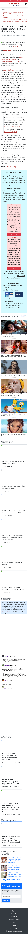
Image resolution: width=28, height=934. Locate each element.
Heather (4, 845)
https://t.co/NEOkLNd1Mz (12, 126)
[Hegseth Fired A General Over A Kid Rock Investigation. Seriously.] (11, 745)
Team (14, 911)
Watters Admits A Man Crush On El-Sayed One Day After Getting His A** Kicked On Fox (11, 839)
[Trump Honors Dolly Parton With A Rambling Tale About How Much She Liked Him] (11, 795)
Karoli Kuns (7, 51)
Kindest (9, 298)
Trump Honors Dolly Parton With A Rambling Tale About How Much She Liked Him (10, 807)
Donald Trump (11, 167)
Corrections (14, 928)
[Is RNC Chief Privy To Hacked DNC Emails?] (14, 553)
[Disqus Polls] (14, 634)
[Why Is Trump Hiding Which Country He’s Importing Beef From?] (11, 771)
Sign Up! (6, 900)
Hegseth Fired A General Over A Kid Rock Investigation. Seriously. (10, 756)
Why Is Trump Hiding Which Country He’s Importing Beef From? (11, 781)
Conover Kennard (6, 762)
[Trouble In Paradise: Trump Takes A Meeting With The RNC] (14, 452)
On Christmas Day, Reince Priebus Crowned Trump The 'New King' (13, 29)
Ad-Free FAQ (21, 276)
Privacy (14, 922)
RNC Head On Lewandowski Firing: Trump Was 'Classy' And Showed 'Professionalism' (12, 538)
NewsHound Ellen (6, 786)
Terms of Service (6, 611)
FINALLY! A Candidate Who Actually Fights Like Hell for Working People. (14, 874)
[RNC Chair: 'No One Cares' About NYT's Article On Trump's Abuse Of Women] (14, 501)
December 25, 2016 (10, 132)
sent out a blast (8, 70)
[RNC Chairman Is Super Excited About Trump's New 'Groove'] (14, 476)
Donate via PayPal (19, 294)
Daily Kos (16, 47)
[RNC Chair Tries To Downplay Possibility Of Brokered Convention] (14, 577)
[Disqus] (14, 672)
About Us (14, 914)
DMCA (14, 925)
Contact (14, 917)
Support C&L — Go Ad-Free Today (14, 1)
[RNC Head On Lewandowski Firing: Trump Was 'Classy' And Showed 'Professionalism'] (14, 526)
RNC (18, 167)
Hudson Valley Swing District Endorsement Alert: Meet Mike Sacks (14, 867)
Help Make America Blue (11, 880)
